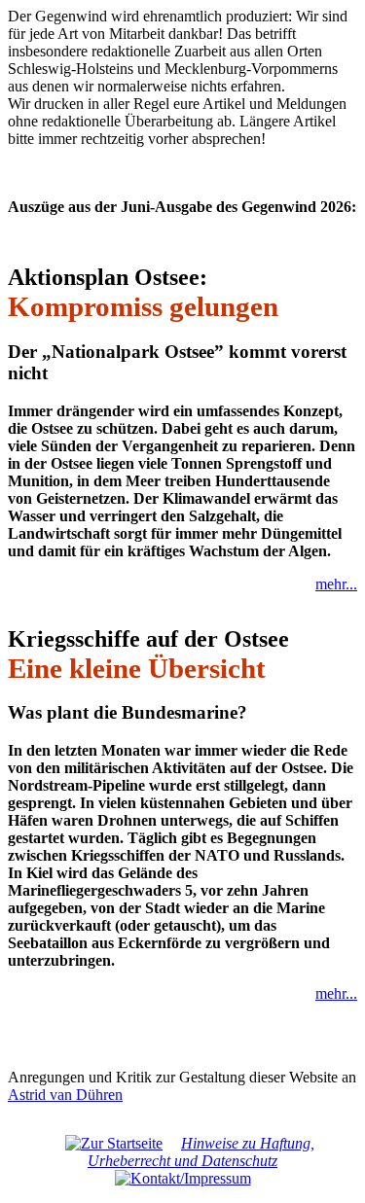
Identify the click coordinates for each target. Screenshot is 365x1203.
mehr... (336, 584)
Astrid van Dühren (65, 1094)
